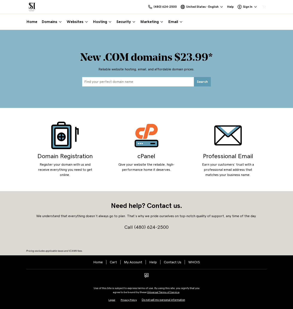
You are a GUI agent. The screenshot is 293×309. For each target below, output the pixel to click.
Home (98, 262)
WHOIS (194, 262)
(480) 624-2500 (151, 227)
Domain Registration (65, 156)
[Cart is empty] (264, 7)
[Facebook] (146, 277)
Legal (112, 300)
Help (153, 262)
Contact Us (172, 262)
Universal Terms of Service (163, 292)
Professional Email (228, 156)
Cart (113, 262)
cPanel (146, 156)
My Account (133, 262)
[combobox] (138, 81)
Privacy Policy (129, 300)
